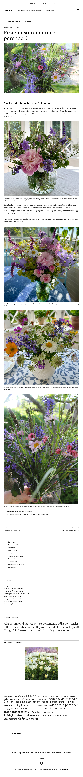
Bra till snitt (18, 514)
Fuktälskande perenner (43, 696)
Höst (22, 699)
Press (53, 3)
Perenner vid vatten (32, 705)
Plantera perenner (65, 705)
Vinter (37, 715)
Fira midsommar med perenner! (14, 601)
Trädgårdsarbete (15, 711)
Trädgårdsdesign (34, 712)
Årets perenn (12, 542)
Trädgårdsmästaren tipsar (16, 564)
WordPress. (48, 769)
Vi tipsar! (45, 715)
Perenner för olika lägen (15, 556)
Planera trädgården (45, 706)
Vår (19, 718)
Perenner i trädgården (14, 559)
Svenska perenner (34, 514)
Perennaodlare (56, 698)
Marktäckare (29, 699)
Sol (18, 709)
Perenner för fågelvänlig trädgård (14, 591)
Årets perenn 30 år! (14, 545)
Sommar (25, 514)
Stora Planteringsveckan (35, 709)
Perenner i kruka (66, 702)
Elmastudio (65, 769)
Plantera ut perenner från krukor (13, 588)
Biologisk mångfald (13, 696)
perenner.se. (29, 769)
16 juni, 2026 (15, 27)
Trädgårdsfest (44, 514)
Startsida (31, 3)
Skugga (7, 709)
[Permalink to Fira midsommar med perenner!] (41, 92)
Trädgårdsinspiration (19, 715)
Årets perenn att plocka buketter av (69, 529)
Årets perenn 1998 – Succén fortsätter (16, 586)
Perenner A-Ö (12, 553)
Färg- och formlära (59, 696)
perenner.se (10, 10)
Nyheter (38, 699)
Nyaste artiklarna (23, 21)
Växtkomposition (59, 715)
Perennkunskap (13, 562)
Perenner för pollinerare (44, 701)
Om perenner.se (43, 3)
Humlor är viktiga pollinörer (12, 596)
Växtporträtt (12, 567)
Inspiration (9, 21)
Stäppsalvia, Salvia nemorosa (12, 529)
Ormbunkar (45, 699)
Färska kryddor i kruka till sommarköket (16, 594)
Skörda (14, 709)
